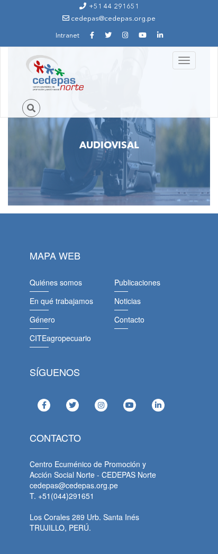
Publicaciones (137, 282)
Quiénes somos (56, 282)
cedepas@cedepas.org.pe (112, 18)
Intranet (67, 35)
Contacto (129, 319)
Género (42, 319)
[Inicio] (54, 73)
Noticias (127, 301)
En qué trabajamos (61, 301)
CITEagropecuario (60, 338)
